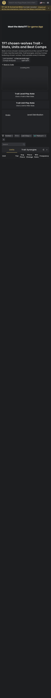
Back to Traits (9, 64)
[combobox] (22, 3)
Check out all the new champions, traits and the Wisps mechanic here (24, 8)
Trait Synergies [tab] (29, 149)
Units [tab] (11, 149)
